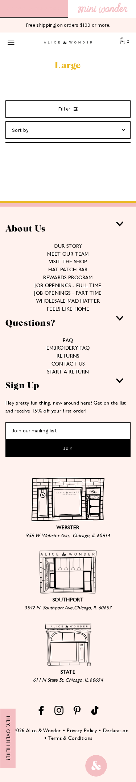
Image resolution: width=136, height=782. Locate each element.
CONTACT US (68, 364)
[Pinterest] (77, 713)
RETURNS (68, 356)
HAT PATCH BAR (67, 269)
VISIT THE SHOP (68, 261)
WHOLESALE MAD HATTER (68, 301)
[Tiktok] (94, 713)
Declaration (115, 730)
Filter (64, 109)
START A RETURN (68, 372)
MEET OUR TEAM (67, 254)
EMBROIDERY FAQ (68, 348)
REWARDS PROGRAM (67, 277)
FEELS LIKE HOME (68, 309)
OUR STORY (68, 246)
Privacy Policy (82, 730)
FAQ (68, 340)
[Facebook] (41, 713)
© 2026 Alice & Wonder (34, 730)
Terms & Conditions (70, 738)
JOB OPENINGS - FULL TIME (67, 285)
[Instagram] (58, 713)
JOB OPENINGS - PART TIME (68, 293)
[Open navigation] (17, 41)
